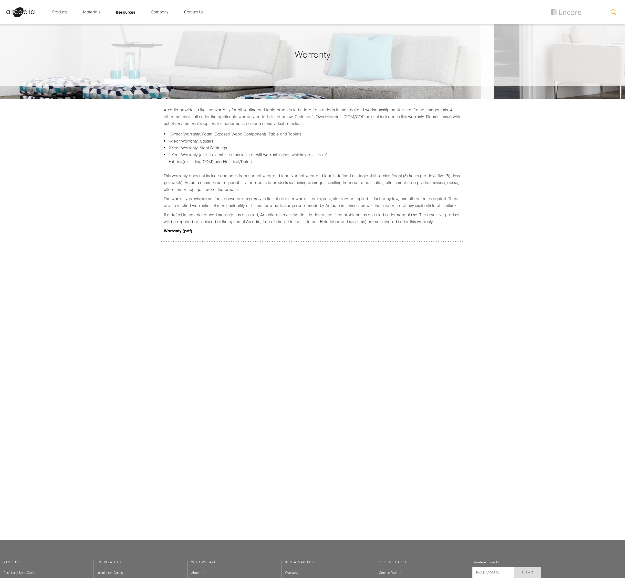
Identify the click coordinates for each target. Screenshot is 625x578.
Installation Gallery (110, 573)
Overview (291, 573)
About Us (197, 573)
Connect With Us (390, 573)
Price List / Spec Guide (19, 573)
